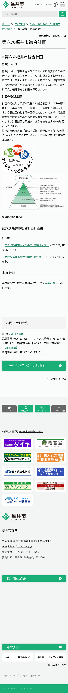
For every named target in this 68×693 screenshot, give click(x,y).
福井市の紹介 (16, 578)
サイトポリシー (31, 675)
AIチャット (42, 411)
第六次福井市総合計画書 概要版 (23, 257)
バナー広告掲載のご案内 (31, 431)
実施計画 (50, 283)
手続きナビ (25, 411)
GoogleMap (8, 546)
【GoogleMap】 (10, 347)
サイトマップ (11, 675)
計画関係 (7, 29)
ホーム (6, 24)
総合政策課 (17, 334)
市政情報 (20, 24)
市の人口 (13, 647)
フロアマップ (24, 546)
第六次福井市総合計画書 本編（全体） (27, 245)
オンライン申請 (59, 411)
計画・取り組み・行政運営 (45, 24)
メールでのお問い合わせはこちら (26, 365)
